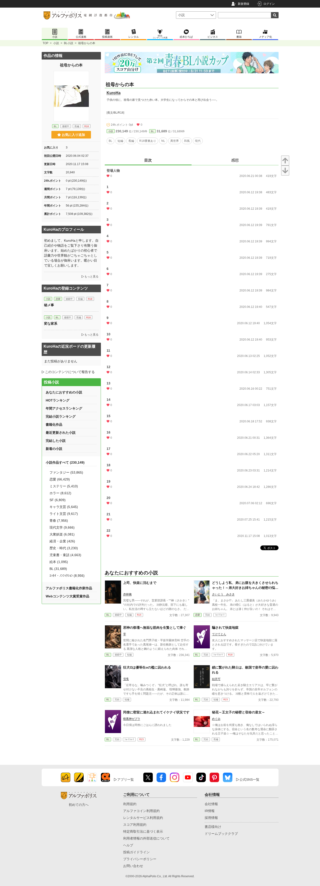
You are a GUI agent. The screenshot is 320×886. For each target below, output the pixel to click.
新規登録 (243, 3)
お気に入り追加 (73, 135)
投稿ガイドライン (136, 852)
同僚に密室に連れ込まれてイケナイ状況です (156, 712)
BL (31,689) (58, 569)
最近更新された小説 (61, 432)
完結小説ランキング (61, 416)
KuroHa (114, 93)
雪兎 (126, 679)
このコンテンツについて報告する (70, 372)
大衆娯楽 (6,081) (62, 534)
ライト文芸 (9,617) (64, 514)
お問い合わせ (133, 866)
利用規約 (129, 804)
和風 (187, 141)
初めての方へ (79, 805)
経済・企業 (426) (62, 541)
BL (152, 131)
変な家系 (50, 323)
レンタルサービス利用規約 (143, 818)
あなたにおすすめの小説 (64, 392)
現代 (198, 141)
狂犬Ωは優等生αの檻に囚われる (147, 667)
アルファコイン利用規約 (141, 811)
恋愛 (197, 615)
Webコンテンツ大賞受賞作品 (67, 596)
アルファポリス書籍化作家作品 (69, 588)
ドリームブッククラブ (221, 833)
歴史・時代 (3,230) (64, 548)
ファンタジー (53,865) (66, 472)
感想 (235, 160)
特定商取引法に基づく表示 (143, 831)
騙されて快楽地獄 (225, 627)
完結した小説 (56, 441)
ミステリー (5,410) (64, 486)
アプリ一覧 (125, 779)
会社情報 (211, 804)
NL (163, 141)
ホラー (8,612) (60, 493)
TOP (45, 43)
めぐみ (216, 718)
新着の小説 (54, 449)
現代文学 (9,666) (62, 527)
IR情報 (210, 811)
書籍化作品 (54, 424)
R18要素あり (147, 141)
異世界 (174, 141)
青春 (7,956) (59, 520)
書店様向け (213, 827)
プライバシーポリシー (139, 859)
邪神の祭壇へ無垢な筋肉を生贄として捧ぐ (154, 627)
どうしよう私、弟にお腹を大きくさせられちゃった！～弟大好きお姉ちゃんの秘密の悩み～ (245, 588)
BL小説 (68, 43)
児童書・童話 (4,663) (65, 555)
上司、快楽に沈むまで (139, 583)
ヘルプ (128, 845)
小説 (56, 43)
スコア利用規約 (134, 824)
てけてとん (219, 634)
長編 (131, 141)
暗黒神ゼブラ (131, 718)
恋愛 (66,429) (60, 479)
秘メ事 (49, 305)
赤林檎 (127, 594)
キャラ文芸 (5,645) (64, 507)
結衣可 (216, 679)
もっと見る (91, 276)
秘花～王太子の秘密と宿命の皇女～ (238, 712)
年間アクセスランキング (64, 408)
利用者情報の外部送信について (146, 838)
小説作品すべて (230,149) (65, 462)
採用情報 (211, 818)
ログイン (269, 3)
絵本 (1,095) (59, 562)
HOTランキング (57, 400)
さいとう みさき (223, 594)
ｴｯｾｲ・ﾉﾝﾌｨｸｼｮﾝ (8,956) (67, 575)
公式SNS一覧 (249, 779)
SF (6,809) (58, 500)
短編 (120, 141)
